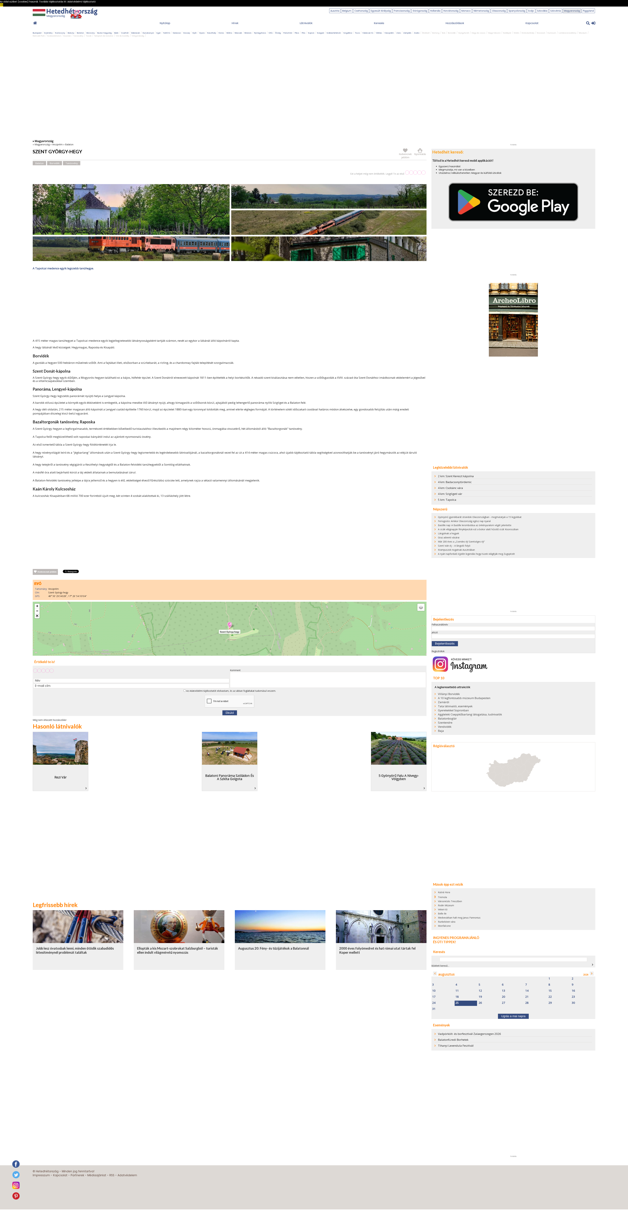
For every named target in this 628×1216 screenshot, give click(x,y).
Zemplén (407, 33)
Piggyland (588, 10)
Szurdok (67, 36)
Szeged (320, 33)
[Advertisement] (229, 305)
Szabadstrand (54, 36)
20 (503, 997)
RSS (111, 1175)
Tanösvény (78, 36)
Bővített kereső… (440, 965)
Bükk (116, 33)
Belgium (346, 10)
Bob (443, 33)
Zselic (416, 33)
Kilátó (516, 33)
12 (480, 990)
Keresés (379, 23)
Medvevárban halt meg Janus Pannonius (459, 917)
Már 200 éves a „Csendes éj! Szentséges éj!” (461, 541)
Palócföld (287, 33)
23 (573, 997)
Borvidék (452, 33)
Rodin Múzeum (446, 905)
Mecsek (238, 33)
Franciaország (402, 10)
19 (480, 997)
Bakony (71, 33)
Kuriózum (552, 33)
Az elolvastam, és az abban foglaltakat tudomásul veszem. (231, 690)
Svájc (531, 10)
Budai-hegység (104, 33)
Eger (159, 33)
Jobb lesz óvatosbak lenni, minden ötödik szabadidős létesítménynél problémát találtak (75, 950)
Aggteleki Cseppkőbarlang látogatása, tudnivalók (470, 714)
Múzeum (583, 33)
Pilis (303, 33)
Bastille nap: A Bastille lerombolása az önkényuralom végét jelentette (474, 525)
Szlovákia (542, 10)
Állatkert (426, 33)
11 (457, 990)
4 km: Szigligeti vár (450, 494)
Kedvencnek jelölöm (47, 572)
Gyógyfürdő (463, 33)
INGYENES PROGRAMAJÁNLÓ (456, 938)
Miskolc (248, 33)
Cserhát (125, 33)
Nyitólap (165, 23)
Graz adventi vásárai (448, 537)
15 (550, 990)
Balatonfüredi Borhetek (453, 1040)
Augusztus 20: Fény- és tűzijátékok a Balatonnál (273, 948)
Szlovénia (555, 10)
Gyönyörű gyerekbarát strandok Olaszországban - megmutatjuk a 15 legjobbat (480, 517)
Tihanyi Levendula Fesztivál (456, 1045)
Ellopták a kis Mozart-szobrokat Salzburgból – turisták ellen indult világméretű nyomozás (177, 950)
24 (434, 1003)
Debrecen (135, 33)
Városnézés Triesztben (450, 901)
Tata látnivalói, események (455, 706)
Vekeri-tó (442, 909)
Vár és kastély (122, 36)
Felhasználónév (440, 624)
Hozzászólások (454, 23)
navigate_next (592, 965)
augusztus (446, 974)
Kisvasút (541, 33)
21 (527, 997)
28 (527, 1003)
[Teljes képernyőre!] (37, 615)
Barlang (435, 33)
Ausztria (334, 10)
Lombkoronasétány (567, 33)
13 (503, 990)
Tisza (357, 33)
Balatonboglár (447, 718)
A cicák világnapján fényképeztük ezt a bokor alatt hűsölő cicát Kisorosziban (478, 529)
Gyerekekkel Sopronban (453, 710)
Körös (221, 33)
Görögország (420, 10)
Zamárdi (443, 702)
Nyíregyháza (260, 33)
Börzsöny (91, 33)
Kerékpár (507, 33)
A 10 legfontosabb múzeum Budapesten (464, 698)
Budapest (37, 33)
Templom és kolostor (103, 36)
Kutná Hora (444, 892)
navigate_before (435, 973)
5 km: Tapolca (447, 500)
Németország (481, 10)
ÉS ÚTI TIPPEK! (444, 942)
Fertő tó (166, 33)
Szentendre (445, 722)
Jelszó (435, 632)
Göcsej (186, 33)
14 (527, 990)
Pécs (297, 33)
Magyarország (572, 10)
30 (573, 1003)
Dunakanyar (148, 33)
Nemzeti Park (39, 36)
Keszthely (211, 33)
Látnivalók (306, 23)
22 (550, 997)
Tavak (88, 36)
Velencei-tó (367, 33)
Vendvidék (444, 726)
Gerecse (177, 33)
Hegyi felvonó (494, 33)
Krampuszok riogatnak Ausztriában (456, 549)
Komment (235, 670)
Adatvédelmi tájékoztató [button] (81, 1)
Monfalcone (444, 925)
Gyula (202, 33)
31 (434, 1009)
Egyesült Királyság (381, 10)
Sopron (311, 33)
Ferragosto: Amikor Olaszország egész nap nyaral (464, 521)
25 (457, 1003)
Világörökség (138, 36)
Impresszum (41, 1175)
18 (457, 997)
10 (434, 990)
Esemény (48, 33)
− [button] (37, 611)
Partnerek (77, 1175)
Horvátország (450, 10)
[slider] (415, 173)
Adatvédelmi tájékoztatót (203, 690)
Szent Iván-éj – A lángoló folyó (454, 545)
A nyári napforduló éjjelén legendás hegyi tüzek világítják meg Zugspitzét (476, 553)
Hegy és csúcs (478, 33)
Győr (194, 33)
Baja (441, 730)
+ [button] (37, 606)
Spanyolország (517, 10)
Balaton (80, 33)
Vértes (379, 33)
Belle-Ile (442, 913)
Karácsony (60, 33)
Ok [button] (1, 5)
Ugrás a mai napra (513, 1016)
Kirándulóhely (528, 33)
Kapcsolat (532, 23)
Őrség (278, 33)
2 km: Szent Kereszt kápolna (456, 476)
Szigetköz (347, 33)
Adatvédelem (127, 1175)
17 (434, 997)
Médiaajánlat (96, 1175)
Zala (398, 33)
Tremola (442, 897)
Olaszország (499, 10)
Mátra (229, 33)
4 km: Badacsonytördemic (455, 482)
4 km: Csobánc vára (450, 488)
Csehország (361, 10)
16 (573, 990)
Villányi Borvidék (449, 694)
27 (503, 1003)
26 (480, 1003)
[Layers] (421, 607)
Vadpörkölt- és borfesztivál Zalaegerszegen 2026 (469, 1034)
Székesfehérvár (334, 33)
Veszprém (389, 33)
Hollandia (435, 10)
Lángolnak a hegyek (448, 533)
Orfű (270, 33)
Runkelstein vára (446, 921)
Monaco (466, 10)
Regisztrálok (438, 651)
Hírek (235, 23)
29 (550, 1003)
